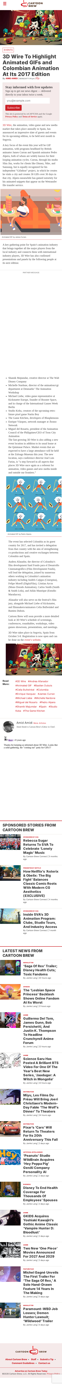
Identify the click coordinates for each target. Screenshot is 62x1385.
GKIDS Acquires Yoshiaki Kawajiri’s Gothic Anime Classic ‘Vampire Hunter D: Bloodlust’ (40, 1224)
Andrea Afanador (38, 681)
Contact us (44, 1363)
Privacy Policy (11, 117)
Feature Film (28, 1269)
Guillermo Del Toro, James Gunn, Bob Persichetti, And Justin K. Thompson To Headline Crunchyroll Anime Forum (39, 1030)
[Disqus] (31, 771)
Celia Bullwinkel (25, 689)
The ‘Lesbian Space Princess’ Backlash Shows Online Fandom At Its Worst (41, 996)
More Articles (39, 723)
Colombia (43, 689)
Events (8, 50)
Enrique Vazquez (26, 693)
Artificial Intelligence (33, 1152)
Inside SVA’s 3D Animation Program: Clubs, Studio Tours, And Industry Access (40, 920)
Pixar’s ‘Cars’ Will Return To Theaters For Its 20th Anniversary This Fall (40, 1133)
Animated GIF (24, 685)
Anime (25, 1015)
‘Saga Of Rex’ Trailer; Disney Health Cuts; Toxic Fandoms (40, 970)
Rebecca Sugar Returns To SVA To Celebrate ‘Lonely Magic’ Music (38, 846)
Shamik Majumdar (27, 706)
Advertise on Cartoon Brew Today (31, 1371)
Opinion (26, 986)
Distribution (28, 1091)
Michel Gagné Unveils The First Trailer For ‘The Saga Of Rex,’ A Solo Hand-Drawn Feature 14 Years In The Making (40, 1282)
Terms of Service (29, 117)
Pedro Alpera (48, 702)
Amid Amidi (12, 78)
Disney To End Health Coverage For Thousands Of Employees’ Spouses (40, 1194)
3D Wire (7, 125)
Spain (43, 706)
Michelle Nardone (45, 698)
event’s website (33, 639)
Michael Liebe (24, 698)
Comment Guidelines (23, 1363)
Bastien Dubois (43, 685)
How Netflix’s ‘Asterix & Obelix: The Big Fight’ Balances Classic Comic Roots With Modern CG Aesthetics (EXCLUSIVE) (40, 883)
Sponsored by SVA (30, 837)
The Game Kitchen (35, 710)
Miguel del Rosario (27, 702)
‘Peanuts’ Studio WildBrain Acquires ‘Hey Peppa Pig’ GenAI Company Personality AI (38, 1164)
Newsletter (28, 962)
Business (27, 1184)
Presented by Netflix (32, 868)
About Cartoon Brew (16, 1359)
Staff (33, 1359)
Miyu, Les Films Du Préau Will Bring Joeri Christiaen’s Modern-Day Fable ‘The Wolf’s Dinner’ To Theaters (41, 1103)
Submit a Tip (46, 1359)
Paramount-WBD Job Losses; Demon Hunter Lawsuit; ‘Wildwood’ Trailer (40, 1315)
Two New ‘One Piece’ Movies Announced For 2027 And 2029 (40, 1252)
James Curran (47, 693)
